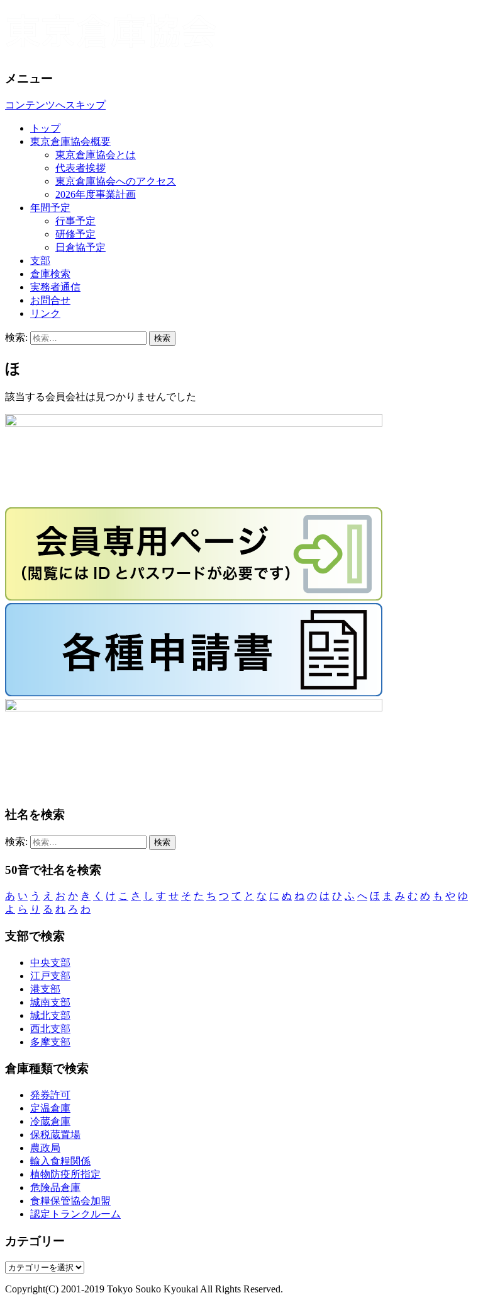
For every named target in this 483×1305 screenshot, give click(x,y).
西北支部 (50, 1028)
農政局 (45, 1147)
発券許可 (50, 1094)
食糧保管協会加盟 (70, 1200)
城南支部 (50, 1002)
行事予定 (75, 221)
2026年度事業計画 (95, 194)
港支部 (45, 989)
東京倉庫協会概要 (70, 141)
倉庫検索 (50, 273)
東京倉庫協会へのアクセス (115, 181)
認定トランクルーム (75, 1214)
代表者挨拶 (80, 168)
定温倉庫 (50, 1108)
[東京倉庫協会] (241, 35)
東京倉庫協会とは (95, 154)
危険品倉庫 (55, 1187)
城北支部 (50, 1015)
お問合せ (50, 300)
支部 (40, 260)
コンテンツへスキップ (55, 105)
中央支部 (50, 962)
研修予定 (75, 234)
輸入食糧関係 (60, 1161)
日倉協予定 (80, 247)
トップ (45, 128)
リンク (45, 313)
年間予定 (50, 207)
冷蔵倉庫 (50, 1121)
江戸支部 (50, 975)
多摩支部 (50, 1042)
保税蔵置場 (55, 1134)
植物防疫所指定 (65, 1174)
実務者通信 (55, 287)
